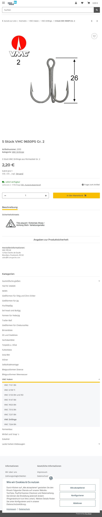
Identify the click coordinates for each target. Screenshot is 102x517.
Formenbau (7, 429)
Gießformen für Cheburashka (15, 325)
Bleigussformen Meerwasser (14, 374)
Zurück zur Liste (10, 21)
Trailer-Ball (7, 320)
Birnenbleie (7, 330)
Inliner (5, 359)
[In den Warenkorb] (4, 29)
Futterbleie (7, 350)
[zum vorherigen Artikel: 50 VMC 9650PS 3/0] (91, 21)
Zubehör (6, 439)
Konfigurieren (77, 495)
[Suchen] (97, 10)
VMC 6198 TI (9, 390)
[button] (76, 3)
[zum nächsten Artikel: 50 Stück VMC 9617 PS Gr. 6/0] (97, 21)
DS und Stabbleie (10, 335)
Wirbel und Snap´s (10, 434)
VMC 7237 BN (10, 414)
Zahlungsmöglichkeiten (15, 476)
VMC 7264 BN (10, 424)
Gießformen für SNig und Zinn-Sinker (18, 295)
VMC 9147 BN (10, 400)
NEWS (4, 291)
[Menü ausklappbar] (3, 1)
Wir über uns (11, 472)
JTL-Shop (88, 513)
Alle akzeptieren (77, 488)
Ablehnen (77, 503)
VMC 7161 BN (10, 385)
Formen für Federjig (11, 315)
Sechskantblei (8, 340)
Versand (19, 173)
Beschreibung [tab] (10, 207)
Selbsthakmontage (10, 364)
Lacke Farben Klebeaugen (13, 444)
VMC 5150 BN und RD (13, 395)
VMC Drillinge (18, 152)
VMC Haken (7, 379)
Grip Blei (6, 354)
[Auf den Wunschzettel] (94, 36)
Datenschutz (24, 509)
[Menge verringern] (5, 195)
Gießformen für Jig (10, 300)
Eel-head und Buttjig (11, 310)
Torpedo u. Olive (9, 345)
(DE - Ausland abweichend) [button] (31, 185)
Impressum (11, 509)
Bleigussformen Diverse (12, 369)
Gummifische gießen (11, 281)
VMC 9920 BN (10, 404)
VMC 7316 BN (10, 409)
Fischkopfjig (7, 305)
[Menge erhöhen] (46, 195)
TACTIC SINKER (8, 286)
